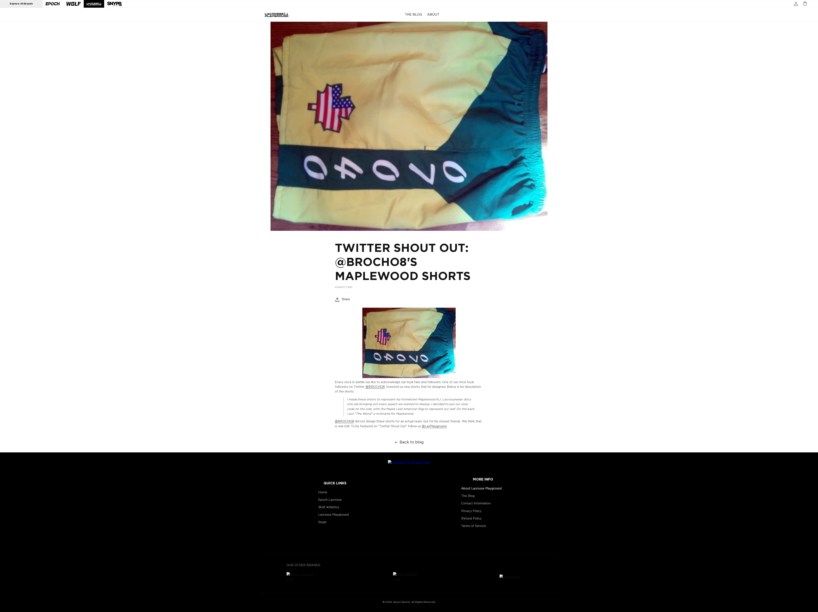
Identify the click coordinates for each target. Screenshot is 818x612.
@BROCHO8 (375, 386)
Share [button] (346, 299)
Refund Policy (471, 518)
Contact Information (476, 503)
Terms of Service (473, 526)
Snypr (322, 522)
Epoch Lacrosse (330, 499)
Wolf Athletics (328, 507)
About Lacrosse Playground (481, 488)
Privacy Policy (471, 511)
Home (322, 492)
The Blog (468, 496)
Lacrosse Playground (333, 514)
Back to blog (412, 442)
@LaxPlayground (434, 426)
